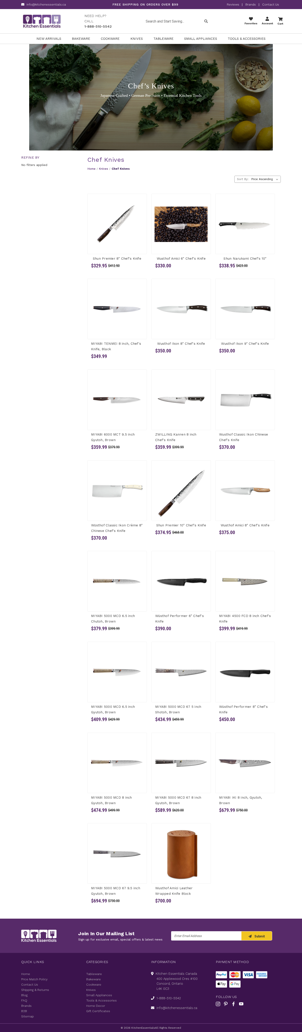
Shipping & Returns (35, 990)
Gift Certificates (98, 1011)
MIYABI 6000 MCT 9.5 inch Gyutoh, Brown (113, 437)
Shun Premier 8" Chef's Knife (117, 258)
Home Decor (95, 1005)
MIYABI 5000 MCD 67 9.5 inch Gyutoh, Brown (115, 891)
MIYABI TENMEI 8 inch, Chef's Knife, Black (116, 346)
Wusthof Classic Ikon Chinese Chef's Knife (243, 437)
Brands (250, 4)
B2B (24, 1011)
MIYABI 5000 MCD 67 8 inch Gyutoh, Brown (178, 800)
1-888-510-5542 (98, 26)
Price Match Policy (34, 979)
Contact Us (270, 4)
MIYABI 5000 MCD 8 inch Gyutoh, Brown (111, 800)
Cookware (110, 39)
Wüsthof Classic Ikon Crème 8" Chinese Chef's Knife (117, 528)
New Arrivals (48, 39)
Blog (24, 995)
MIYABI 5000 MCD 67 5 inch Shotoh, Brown (178, 709)
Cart (280, 23)
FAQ (24, 1000)
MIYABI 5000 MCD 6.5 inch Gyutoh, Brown (113, 709)
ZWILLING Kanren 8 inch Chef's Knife (176, 437)
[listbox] (266, 179)
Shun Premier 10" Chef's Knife (181, 525)
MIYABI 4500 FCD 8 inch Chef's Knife (245, 618)
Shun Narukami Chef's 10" (245, 258)
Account (267, 23)
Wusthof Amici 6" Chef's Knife (181, 258)
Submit (259, 936)
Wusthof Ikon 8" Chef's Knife (181, 344)
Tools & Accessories (247, 39)
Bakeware (81, 39)
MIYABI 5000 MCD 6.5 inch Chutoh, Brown (113, 618)
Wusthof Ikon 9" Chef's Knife (245, 344)
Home (25, 974)
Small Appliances (200, 39)
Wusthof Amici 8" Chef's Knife (245, 525)
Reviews (233, 4)
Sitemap (27, 1016)
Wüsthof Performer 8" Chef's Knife (243, 709)
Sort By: (242, 179)
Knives (136, 39)
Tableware (163, 39)
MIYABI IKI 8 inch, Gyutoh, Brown (240, 800)
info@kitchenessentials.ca (46, 4)
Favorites (251, 23)
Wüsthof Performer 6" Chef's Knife (179, 618)
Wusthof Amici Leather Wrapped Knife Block (174, 891)
